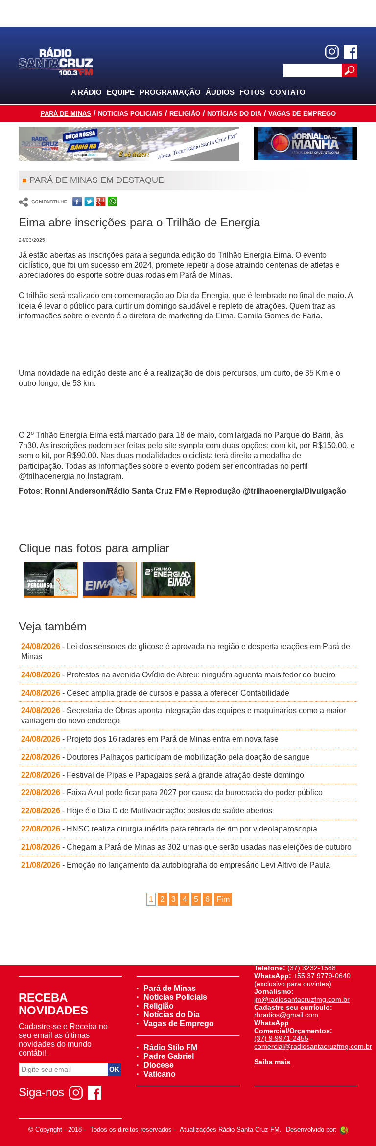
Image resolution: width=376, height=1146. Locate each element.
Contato (288, 92)
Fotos (252, 92)
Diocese (158, 1065)
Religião (184, 113)
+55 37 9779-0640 (322, 976)
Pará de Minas (66, 113)
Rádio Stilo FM (170, 1047)
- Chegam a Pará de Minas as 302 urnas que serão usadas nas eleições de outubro (186, 847)
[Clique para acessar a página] (129, 144)
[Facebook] (350, 52)
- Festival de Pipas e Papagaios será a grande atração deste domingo (162, 775)
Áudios (220, 92)
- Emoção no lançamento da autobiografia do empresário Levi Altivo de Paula (175, 865)
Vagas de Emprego (302, 113)
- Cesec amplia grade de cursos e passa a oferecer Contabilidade (155, 693)
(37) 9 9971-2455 (281, 1038)
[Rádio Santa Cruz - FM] (55, 60)
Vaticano (159, 1074)
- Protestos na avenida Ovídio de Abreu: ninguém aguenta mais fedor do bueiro (178, 675)
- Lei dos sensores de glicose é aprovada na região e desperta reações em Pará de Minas (185, 651)
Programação (170, 92)
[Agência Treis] (343, 1129)
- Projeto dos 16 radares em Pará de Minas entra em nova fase (150, 739)
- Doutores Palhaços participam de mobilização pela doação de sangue (165, 757)
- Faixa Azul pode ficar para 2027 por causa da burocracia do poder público (172, 792)
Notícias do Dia (234, 113)
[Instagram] (332, 52)
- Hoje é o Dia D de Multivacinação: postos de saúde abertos (146, 811)
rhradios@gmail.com (286, 1015)
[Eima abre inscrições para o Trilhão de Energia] (50, 588)
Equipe (121, 92)
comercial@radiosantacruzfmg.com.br (313, 1046)
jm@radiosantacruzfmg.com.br (302, 999)
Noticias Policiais (130, 113)
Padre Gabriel (168, 1056)
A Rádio (86, 92)
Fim (223, 899)
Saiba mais (272, 1062)
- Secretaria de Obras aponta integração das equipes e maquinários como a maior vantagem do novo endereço (183, 715)
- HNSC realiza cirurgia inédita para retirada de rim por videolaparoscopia (169, 829)
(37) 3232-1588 (311, 968)
